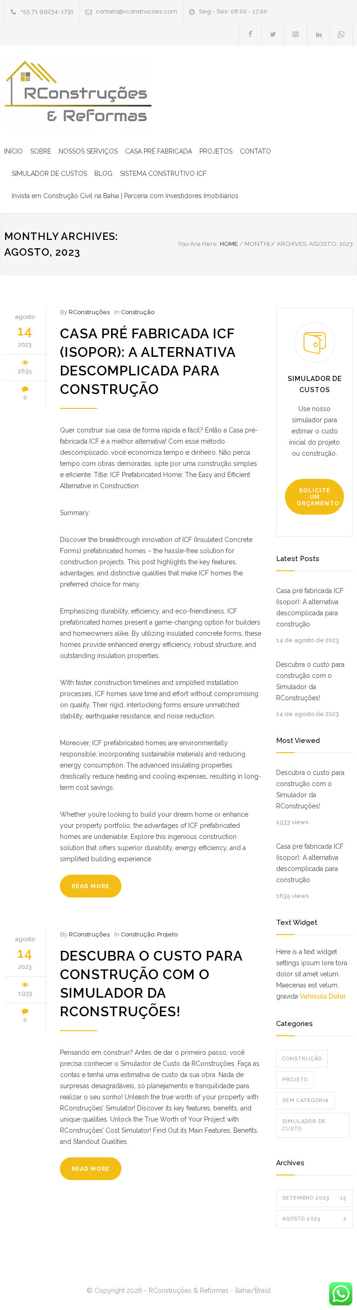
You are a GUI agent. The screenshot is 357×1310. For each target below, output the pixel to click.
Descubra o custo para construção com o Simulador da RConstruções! (310, 681)
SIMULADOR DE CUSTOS (49, 173)
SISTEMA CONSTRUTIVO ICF (163, 173)
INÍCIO (13, 151)
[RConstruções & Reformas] (78, 94)
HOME (229, 243)
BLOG (103, 173)
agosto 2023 (314, 1219)
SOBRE (40, 151)
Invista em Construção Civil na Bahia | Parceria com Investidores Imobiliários (125, 196)
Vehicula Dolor (323, 996)
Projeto (167, 934)
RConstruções (89, 312)
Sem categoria (305, 1100)
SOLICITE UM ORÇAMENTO (318, 497)
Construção (137, 312)
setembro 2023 (314, 1198)
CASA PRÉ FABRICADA (158, 151)
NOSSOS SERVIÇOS (88, 151)
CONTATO (255, 151)
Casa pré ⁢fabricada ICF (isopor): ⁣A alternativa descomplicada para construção (310, 607)
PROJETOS (215, 151)
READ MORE (91, 886)
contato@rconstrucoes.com (136, 11)
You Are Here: (198, 243)
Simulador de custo (304, 1125)
